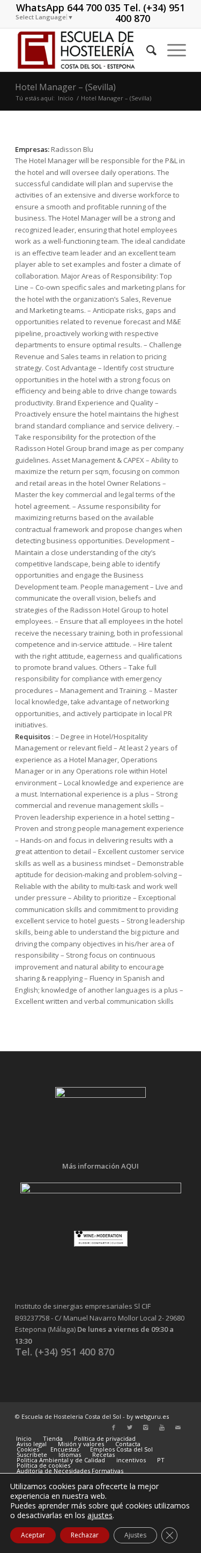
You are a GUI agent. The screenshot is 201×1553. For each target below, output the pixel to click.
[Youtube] (162, 1427)
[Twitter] (130, 1427)
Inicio (65, 98)
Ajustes (135, 1535)
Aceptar (33, 1535)
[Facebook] (114, 1427)
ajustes (100, 1515)
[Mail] (178, 1427)
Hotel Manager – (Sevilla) (65, 87)
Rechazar (85, 1535)
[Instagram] (146, 1427)
